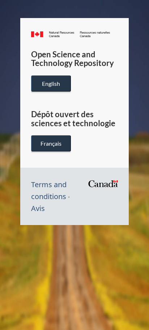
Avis (38, 208)
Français (51, 143)
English (51, 83)
